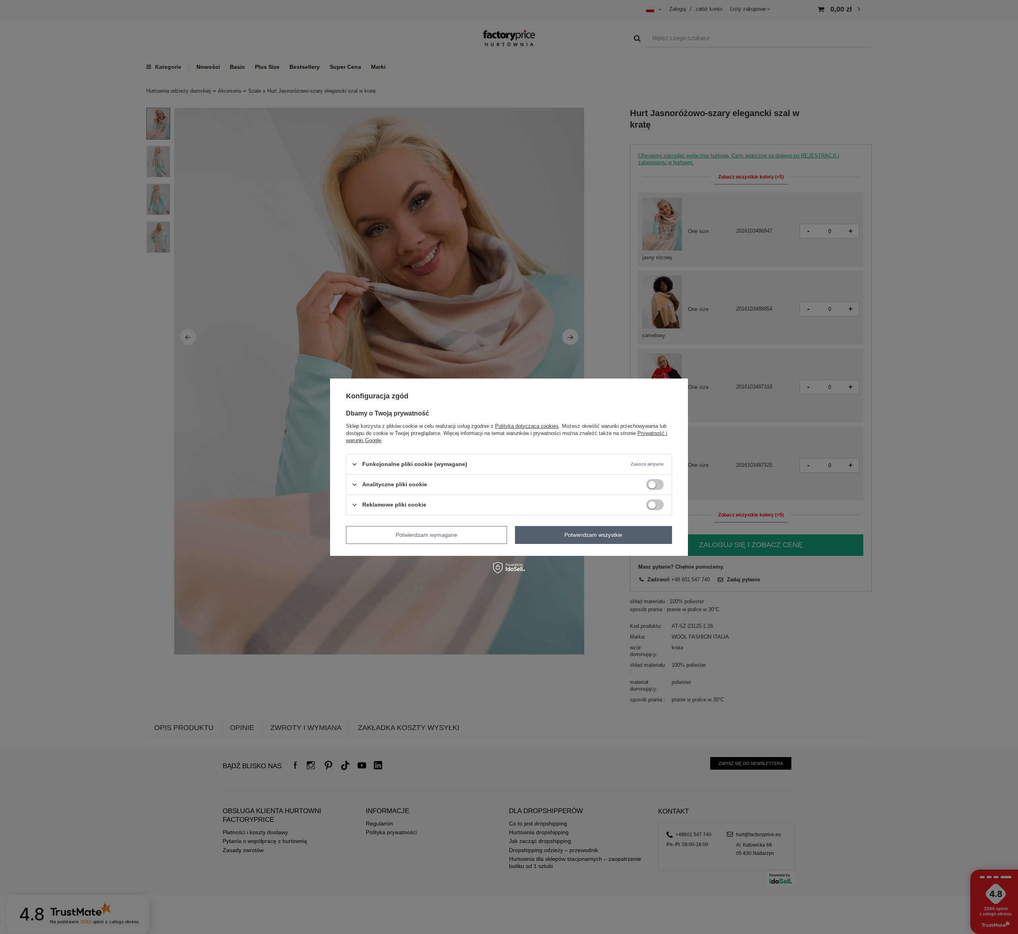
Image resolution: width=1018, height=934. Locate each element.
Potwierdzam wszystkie (593, 535)
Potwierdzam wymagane (426, 535)
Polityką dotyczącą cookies (527, 426)
